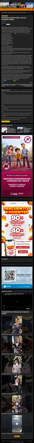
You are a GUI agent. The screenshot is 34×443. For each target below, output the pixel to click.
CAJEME (9, 127)
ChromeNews (17, 442)
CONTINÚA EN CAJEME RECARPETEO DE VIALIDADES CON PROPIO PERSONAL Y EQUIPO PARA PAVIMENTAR (27, 131)
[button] (1, 9)
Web (2, 111)
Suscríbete (32, 9)
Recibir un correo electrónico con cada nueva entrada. (11, 119)
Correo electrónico (5, 108)
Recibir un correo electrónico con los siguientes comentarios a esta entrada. (14, 117)
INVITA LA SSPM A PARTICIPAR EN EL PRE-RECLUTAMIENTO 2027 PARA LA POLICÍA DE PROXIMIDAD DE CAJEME (12, 130)
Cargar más (17, 436)
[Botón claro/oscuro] (29, 9)
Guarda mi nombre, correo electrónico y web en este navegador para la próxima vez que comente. (17, 116)
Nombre (3, 105)
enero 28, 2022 (4, 21)
